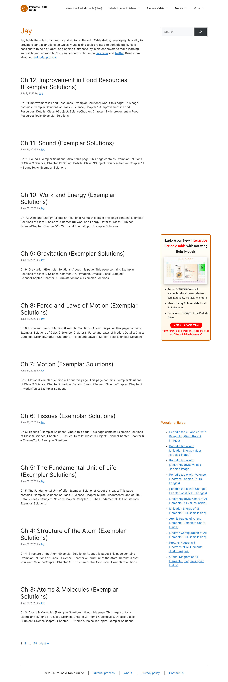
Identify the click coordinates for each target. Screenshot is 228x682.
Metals (179, 8)
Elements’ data (155, 8)
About (128, 673)
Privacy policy (151, 673)
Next (44, 643)
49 (35, 643)
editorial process (45, 57)
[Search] (200, 32)
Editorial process (103, 673)
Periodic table (191, 325)
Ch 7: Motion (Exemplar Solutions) (67, 364)
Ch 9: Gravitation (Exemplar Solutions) (73, 253)
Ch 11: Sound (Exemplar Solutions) (67, 143)
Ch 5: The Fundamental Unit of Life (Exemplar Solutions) (68, 471)
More (197, 8)
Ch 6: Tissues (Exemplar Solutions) (68, 415)
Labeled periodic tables (122, 8)
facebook (102, 53)
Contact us (176, 673)
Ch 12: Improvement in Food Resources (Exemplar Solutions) (74, 83)
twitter (119, 53)
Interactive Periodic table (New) (83, 8)
